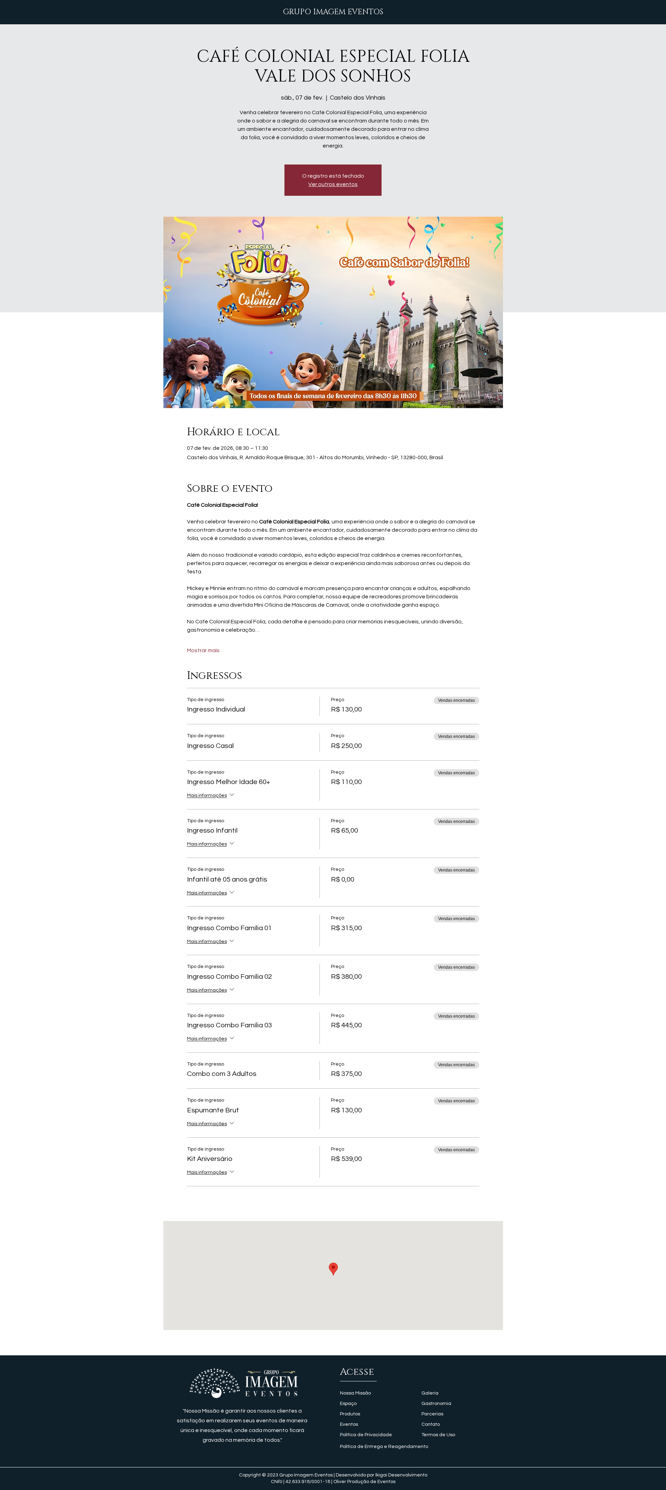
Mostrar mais (203, 650)
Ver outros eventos (333, 184)
